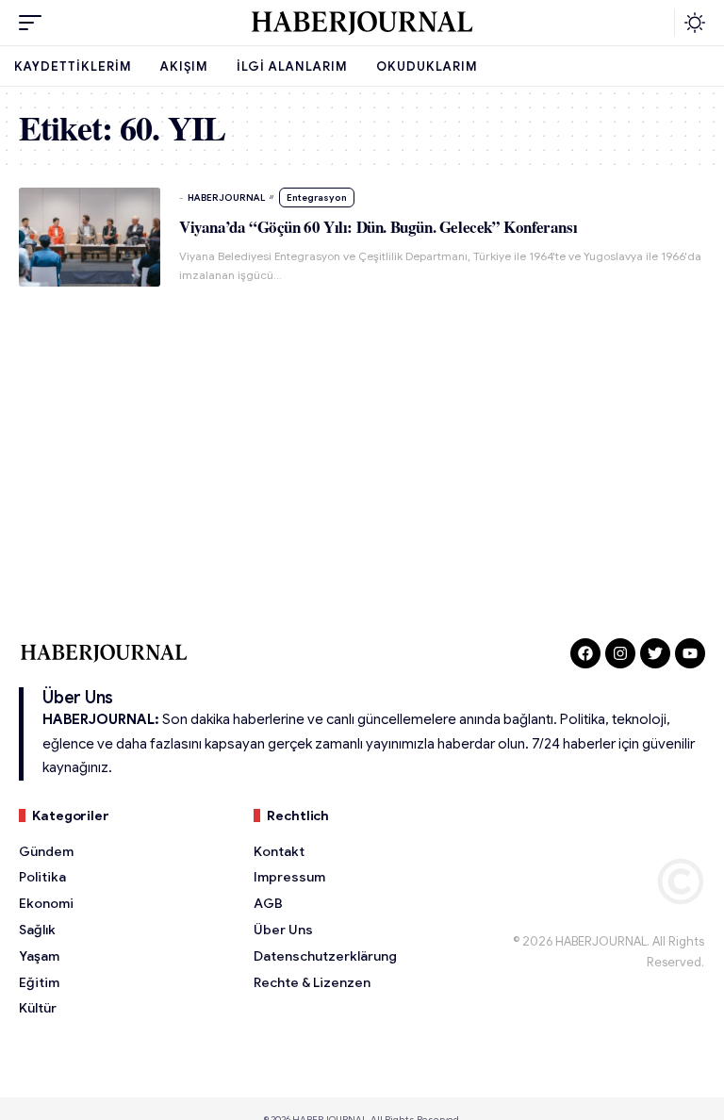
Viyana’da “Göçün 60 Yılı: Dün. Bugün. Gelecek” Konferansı (378, 227)
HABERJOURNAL (226, 197)
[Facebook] (585, 653)
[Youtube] (690, 653)
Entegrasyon (317, 197)
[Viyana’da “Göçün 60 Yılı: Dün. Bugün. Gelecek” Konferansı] (89, 237)
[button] (35, 22)
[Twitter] (655, 653)
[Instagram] (620, 653)
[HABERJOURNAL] (362, 22)
